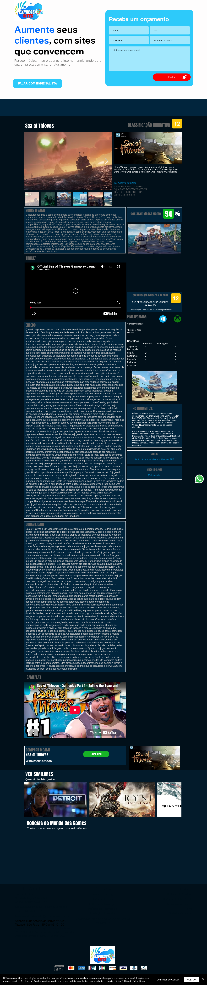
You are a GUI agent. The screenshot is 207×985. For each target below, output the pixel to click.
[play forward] (177, 799)
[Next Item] (107, 161)
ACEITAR (191, 979)
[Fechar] (203, 979)
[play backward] (28, 799)
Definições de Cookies (168, 979)
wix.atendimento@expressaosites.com (46, 916)
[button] (154, 239)
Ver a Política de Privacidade (130, 981)
